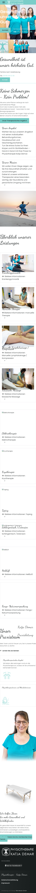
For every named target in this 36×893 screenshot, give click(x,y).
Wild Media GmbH (21, 891)
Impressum (5, 883)
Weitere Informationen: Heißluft (18, 574)
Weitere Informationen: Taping (18, 514)
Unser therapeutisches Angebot (14, 121)
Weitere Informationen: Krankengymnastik (13, 277)
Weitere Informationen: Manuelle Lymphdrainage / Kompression (14, 355)
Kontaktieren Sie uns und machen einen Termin (16, 838)
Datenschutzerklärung (9, 880)
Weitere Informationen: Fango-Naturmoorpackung (17, 611)
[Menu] (3, 2)
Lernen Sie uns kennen (10, 651)
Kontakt (5, 30)
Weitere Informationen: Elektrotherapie (13, 438)
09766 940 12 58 (24, 31)
